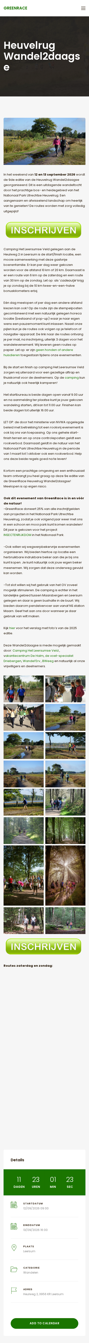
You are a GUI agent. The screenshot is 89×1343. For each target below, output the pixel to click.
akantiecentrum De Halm (24, 655)
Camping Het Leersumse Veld (36, 650)
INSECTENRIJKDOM (18, 535)
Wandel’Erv (32, 661)
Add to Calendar (45, 1323)
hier (12, 628)
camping (72, 377)
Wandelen (30, 1272)
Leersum (29, 1251)
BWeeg (48, 661)
